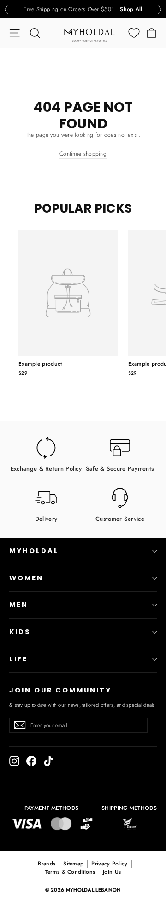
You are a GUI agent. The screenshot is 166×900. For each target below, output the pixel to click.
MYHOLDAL (34, 550)
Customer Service (119, 518)
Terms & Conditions (70, 872)
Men (18, 604)
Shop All (131, 9)
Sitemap (73, 864)
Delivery (46, 518)
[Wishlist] (134, 33)
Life (18, 658)
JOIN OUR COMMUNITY (60, 690)
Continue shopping (83, 154)
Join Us (112, 872)
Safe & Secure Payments (120, 468)
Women (26, 578)
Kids (19, 631)
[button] (6, 9)
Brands (46, 864)
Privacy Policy (109, 864)
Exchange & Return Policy (46, 468)
